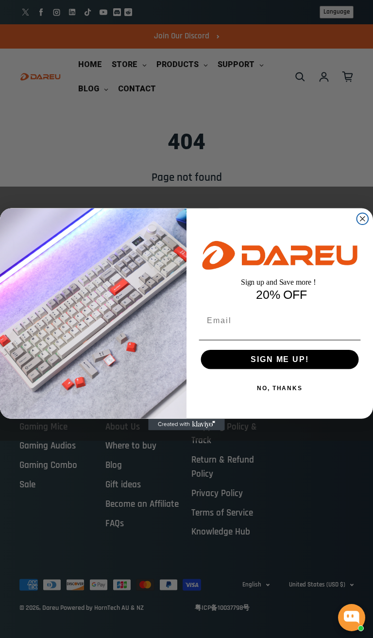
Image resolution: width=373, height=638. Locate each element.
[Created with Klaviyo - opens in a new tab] (186, 424)
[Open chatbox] (351, 617)
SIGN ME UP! (279, 359)
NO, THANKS (280, 387)
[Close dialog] (363, 218)
